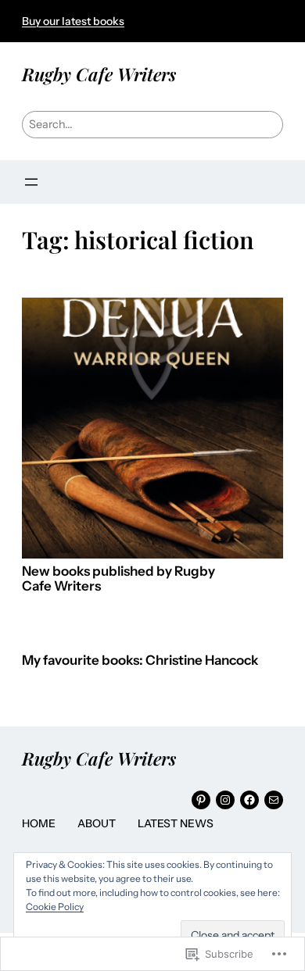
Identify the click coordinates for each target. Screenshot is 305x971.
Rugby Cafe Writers (99, 74)
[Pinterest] (201, 800)
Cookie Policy (55, 906)
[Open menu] (31, 182)
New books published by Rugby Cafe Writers (118, 579)
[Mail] (273, 800)
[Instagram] (225, 800)
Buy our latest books (73, 21)
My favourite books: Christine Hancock (140, 660)
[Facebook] (249, 800)
